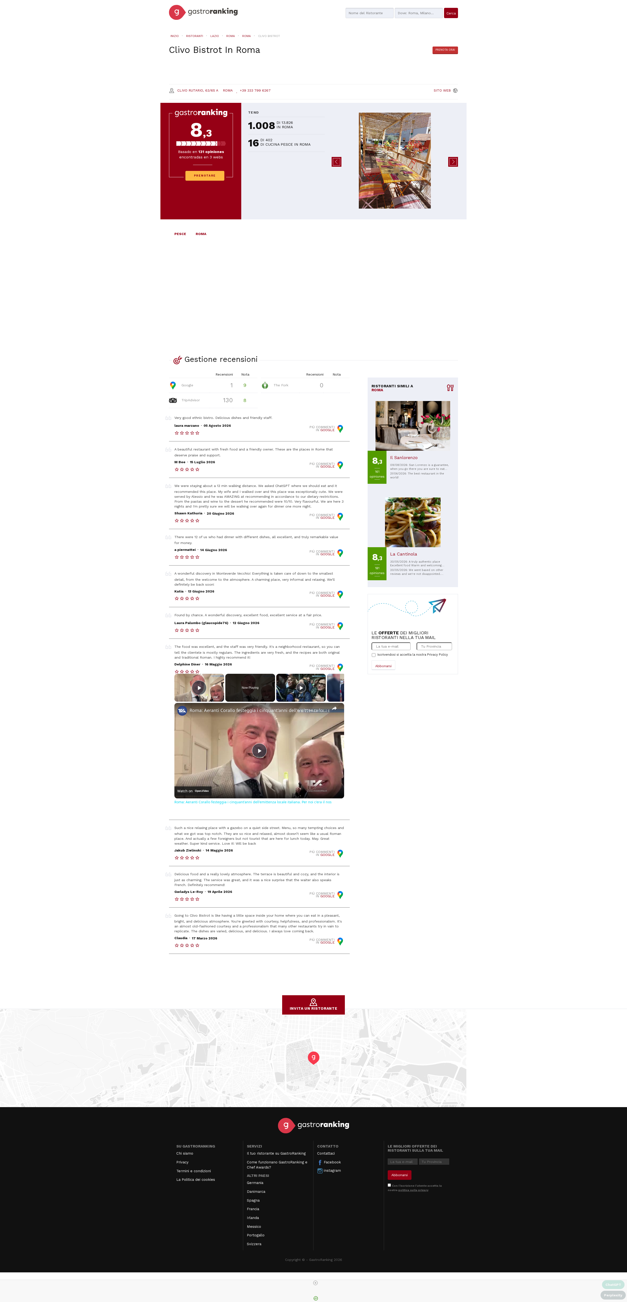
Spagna (253, 1200)
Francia (253, 1209)
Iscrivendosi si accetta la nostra (412, 654)
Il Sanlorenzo (404, 457)
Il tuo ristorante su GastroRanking (276, 1153)
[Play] (301, 688)
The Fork (280, 385)
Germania (255, 1183)
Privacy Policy (437, 654)
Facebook (332, 1162)
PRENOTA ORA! (445, 49)
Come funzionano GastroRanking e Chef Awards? (277, 1165)
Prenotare (205, 175)
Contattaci (326, 1153)
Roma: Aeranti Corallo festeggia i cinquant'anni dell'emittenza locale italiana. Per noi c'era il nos (258, 710)
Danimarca (256, 1191)
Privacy (182, 1162)
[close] (315, 1283)
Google (186, 385)
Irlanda (253, 1218)
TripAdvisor (190, 400)
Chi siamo (184, 1153)
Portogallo (256, 1235)
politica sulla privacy (413, 1190)
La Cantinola (403, 553)
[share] (334, 708)
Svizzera (254, 1244)
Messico (254, 1226)
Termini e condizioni (193, 1171)
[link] (182, 711)
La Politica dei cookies (195, 1179)
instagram (332, 1170)
